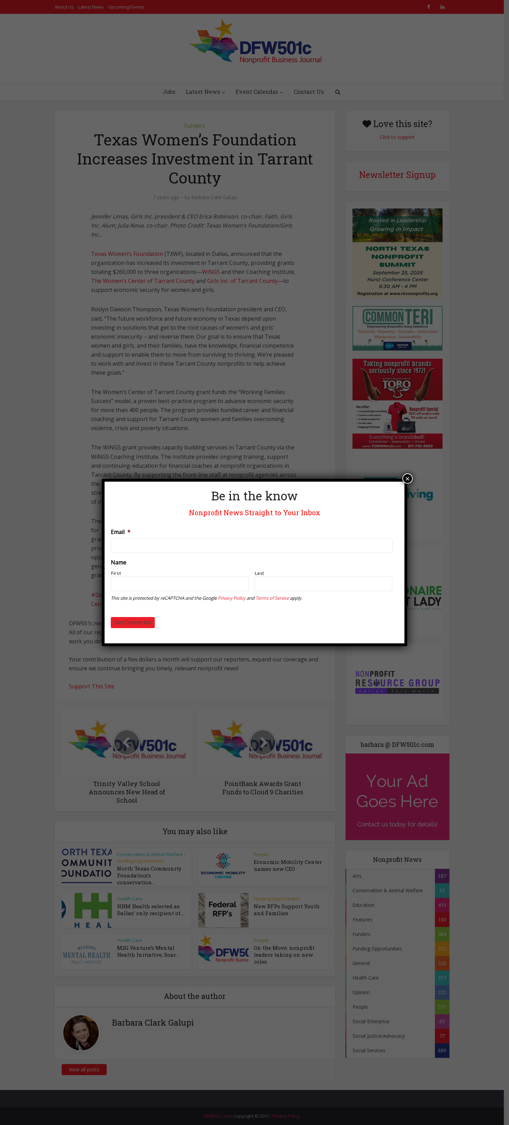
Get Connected (132, 622)
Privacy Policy (231, 598)
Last (260, 573)
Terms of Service (272, 598)
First (116, 573)
